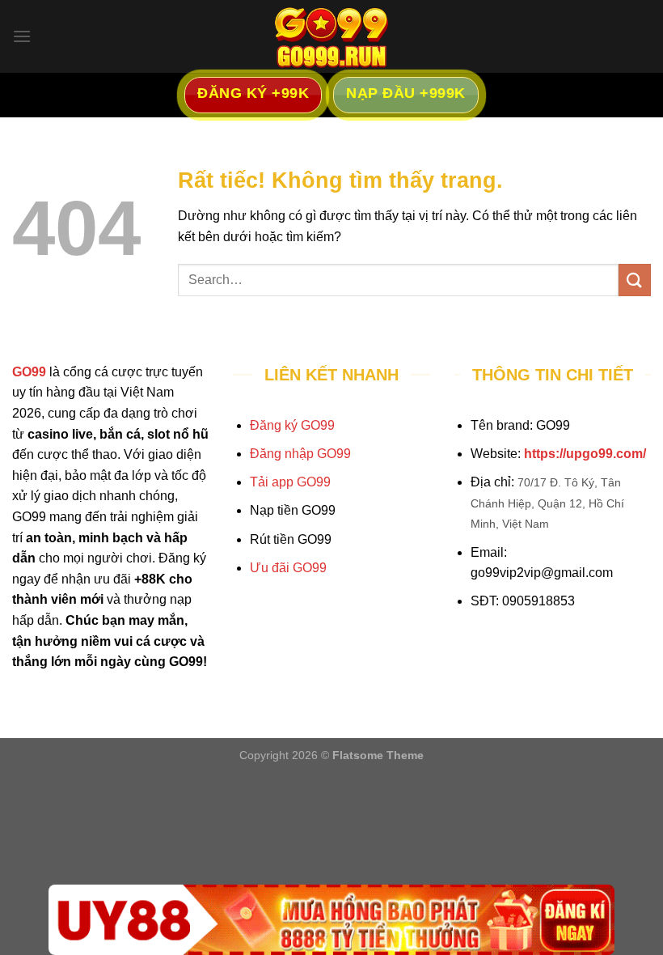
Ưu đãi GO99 (288, 568)
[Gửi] (635, 279)
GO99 (29, 372)
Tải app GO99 (290, 482)
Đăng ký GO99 (292, 425)
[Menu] (22, 36)
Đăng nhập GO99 (300, 454)
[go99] (331, 36)
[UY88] (331, 920)
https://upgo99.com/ (585, 454)
